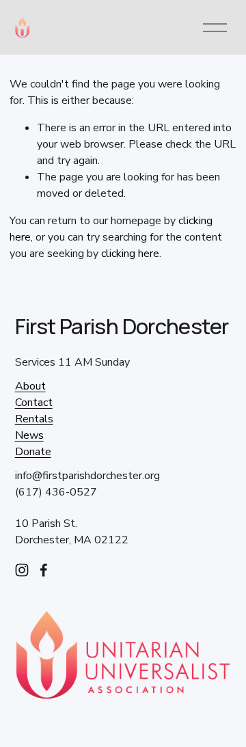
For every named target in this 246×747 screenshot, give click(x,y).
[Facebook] (44, 570)
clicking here (130, 253)
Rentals (34, 418)
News (29, 435)
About (30, 386)
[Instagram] (22, 570)
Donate (33, 451)
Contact (34, 402)
